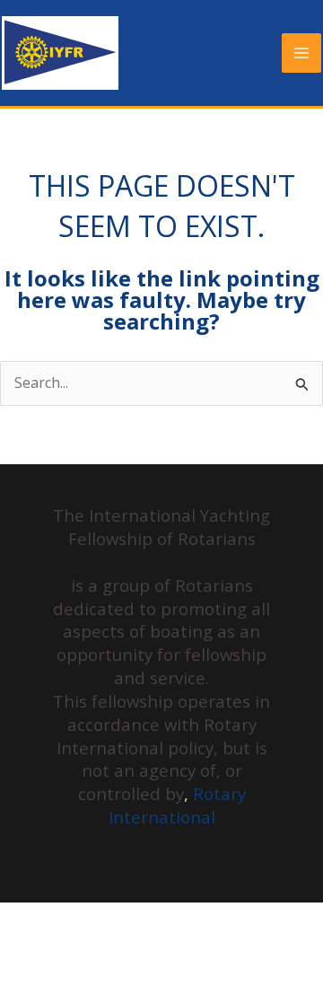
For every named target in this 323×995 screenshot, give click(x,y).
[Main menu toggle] (301, 53)
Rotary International (177, 805)
